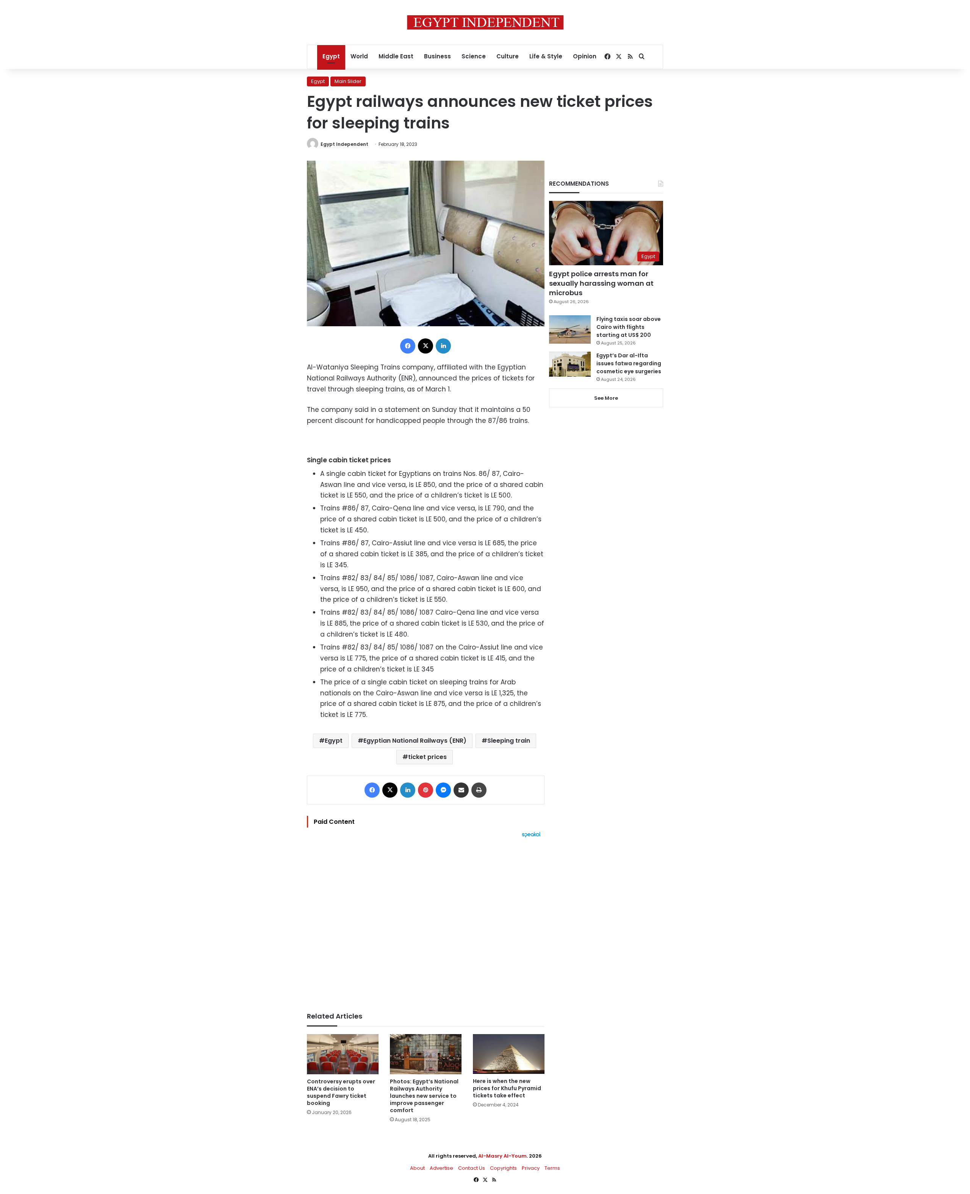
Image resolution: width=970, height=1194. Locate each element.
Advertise (441, 1168)
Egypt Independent (344, 144)
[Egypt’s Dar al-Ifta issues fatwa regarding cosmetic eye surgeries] (570, 364)
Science (474, 56)
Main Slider (348, 81)
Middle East (396, 56)
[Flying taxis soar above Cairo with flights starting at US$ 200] (570, 329)
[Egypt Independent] (485, 22)
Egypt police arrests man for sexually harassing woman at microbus (601, 283)
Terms (552, 1168)
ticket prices (427, 757)
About (417, 1168)
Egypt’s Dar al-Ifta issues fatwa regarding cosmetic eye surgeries (628, 363)
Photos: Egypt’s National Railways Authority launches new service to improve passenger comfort (424, 1096)
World (359, 56)
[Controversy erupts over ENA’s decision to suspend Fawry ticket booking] (343, 1054)
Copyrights (503, 1168)
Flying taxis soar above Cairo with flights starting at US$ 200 (628, 327)
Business (437, 56)
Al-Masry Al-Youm (502, 1156)
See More (606, 398)
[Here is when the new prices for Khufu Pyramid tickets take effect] (508, 1054)
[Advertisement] (425, 921)
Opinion (584, 56)
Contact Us (471, 1168)
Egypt (331, 56)
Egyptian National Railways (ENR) (414, 740)
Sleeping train (508, 740)
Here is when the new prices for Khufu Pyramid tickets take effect (507, 1088)
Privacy (531, 1168)
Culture (507, 56)
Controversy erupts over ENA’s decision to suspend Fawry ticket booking (341, 1092)
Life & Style (545, 56)
